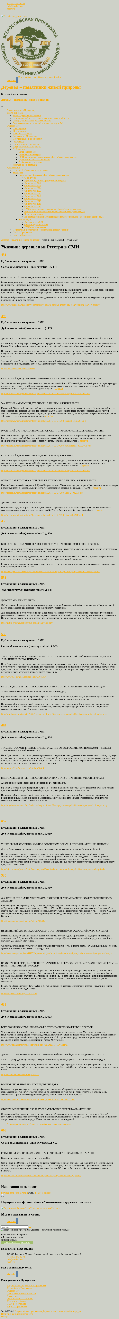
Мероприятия (19, 131)
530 (3, 875)
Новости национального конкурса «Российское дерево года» (54, 211)
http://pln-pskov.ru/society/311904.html (19, 993)
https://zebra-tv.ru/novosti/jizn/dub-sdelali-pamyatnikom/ (27, 623)
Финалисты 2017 (32, 206)
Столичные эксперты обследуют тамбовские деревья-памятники (39, 1124)
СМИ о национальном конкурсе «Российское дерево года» (48, 157)
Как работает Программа (25, 136)
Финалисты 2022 (32, 193)
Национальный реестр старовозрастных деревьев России (41, 118)
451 (3, 255)
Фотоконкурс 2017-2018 (36, 224)
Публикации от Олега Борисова (34, 159)
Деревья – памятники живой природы (41, 87)
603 (3, 1130)
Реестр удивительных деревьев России (32, 120)
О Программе (13, 126)
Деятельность (13, 167)
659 (3, 821)
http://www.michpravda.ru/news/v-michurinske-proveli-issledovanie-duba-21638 (38, 1099)
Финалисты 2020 (32, 198)
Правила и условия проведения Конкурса (45, 180)
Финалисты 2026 (32, 183)
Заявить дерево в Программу (21, 110)
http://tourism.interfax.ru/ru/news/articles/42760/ (23, 921)
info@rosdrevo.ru (15, 6)
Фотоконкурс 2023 (33, 222)
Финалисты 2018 (32, 204)
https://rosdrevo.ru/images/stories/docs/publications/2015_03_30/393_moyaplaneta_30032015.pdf (46, 445)
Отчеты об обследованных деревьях (30, 170)
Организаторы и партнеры (26, 144)
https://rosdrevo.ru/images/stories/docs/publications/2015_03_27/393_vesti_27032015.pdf (42, 493)
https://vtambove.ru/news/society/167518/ (20, 1074)
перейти (59, 388)
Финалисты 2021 (32, 196)
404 (3, 725)
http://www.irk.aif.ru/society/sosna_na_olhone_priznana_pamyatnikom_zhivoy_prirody (41, 1175)
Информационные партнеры (27, 146)
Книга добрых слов (28, 77)
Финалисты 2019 (32, 201)
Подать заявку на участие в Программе (26, 1285)
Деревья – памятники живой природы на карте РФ (38, 123)
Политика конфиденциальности (17, 1314)
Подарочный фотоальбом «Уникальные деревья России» (41, 230)
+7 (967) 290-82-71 (16, 3)
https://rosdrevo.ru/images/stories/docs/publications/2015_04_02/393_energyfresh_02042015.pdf (45, 393)
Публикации (19, 149)
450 (3, 521)
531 (3, 577)
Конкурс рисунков (33, 214)
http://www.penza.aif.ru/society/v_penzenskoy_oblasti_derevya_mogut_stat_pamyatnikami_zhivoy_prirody (50, 305)
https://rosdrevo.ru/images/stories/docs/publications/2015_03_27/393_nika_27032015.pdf (42, 515)
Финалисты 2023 (32, 191)
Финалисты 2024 (32, 188)
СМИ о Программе (28, 152)
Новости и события (22, 133)
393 (3, 316)
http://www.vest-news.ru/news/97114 (18, 368)
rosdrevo (11, 9)
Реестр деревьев (15, 113)
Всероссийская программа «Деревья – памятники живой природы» (48, 1311)
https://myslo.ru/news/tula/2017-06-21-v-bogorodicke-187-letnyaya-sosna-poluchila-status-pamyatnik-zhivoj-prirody (54, 714)
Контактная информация (25, 165)
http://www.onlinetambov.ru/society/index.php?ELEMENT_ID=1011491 (34, 1045)
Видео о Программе (23, 235)
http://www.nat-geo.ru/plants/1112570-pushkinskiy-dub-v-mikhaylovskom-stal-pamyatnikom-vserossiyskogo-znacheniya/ (56, 953)
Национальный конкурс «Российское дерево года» (44, 175)
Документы (18, 141)
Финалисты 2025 (32, 185)
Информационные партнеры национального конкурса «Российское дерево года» (64, 217)
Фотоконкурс (25, 219)
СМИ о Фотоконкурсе (29, 154)
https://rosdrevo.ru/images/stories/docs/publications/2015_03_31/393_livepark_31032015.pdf (43, 421)
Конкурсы (18, 172)
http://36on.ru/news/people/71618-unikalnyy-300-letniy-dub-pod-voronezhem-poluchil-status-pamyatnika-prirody (53, 869)
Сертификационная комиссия (27, 139)
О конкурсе (30, 178)
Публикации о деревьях (30, 162)
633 (3, 1004)
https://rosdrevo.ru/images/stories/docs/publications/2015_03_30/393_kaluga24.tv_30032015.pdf (45, 470)
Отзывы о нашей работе (50, 77)
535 (3, 634)
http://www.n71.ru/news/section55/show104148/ (23, 677)
